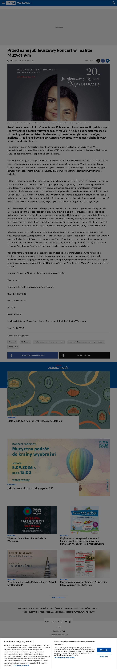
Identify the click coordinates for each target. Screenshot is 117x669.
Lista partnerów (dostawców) (64, 657)
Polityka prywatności (21, 665)
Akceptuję (104, 650)
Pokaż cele (104, 656)
